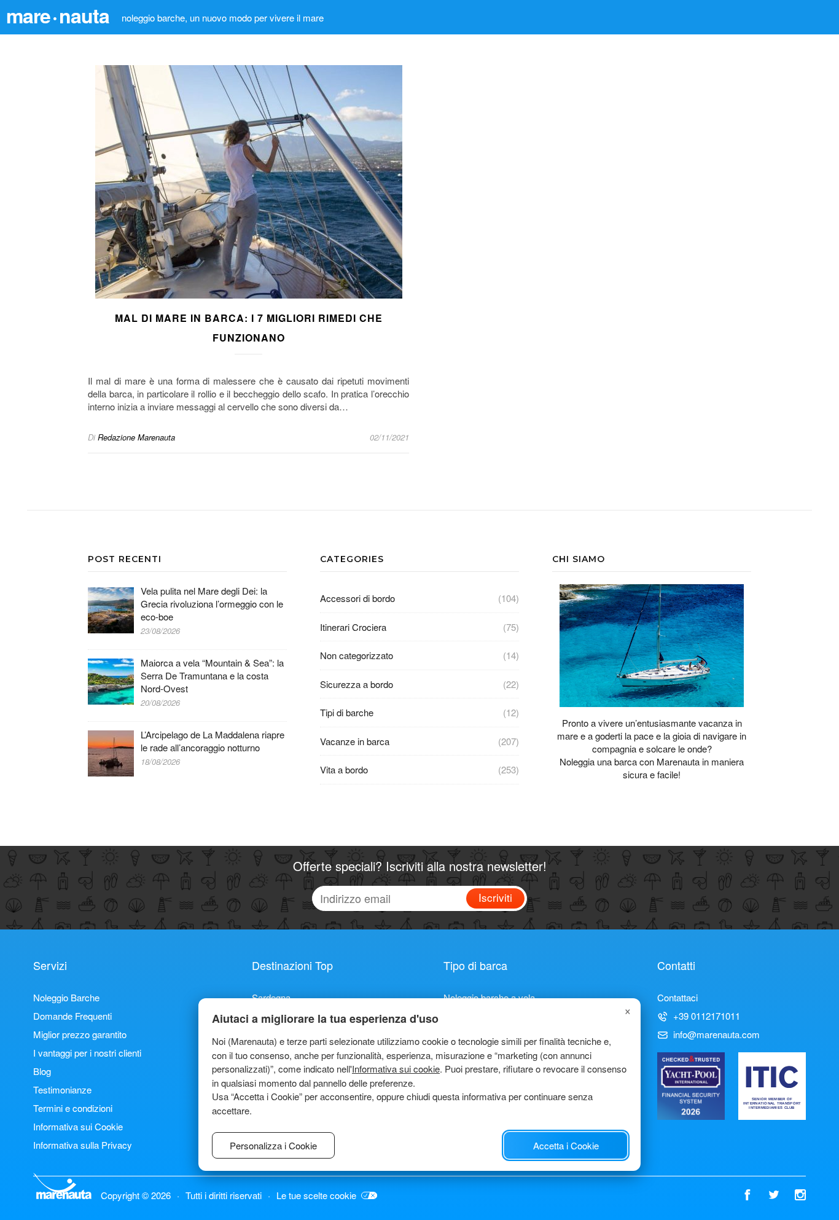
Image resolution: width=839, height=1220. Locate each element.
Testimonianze (62, 1089)
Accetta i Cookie (566, 1145)
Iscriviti (495, 897)
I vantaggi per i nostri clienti (87, 1052)
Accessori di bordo (357, 598)
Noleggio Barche (66, 997)
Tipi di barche (346, 712)
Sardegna (271, 997)
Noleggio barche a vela (489, 997)
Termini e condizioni (72, 1107)
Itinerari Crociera (353, 626)
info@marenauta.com (716, 1034)
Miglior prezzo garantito (80, 1034)
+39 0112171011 (706, 1015)
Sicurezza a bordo (356, 684)
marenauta (57, 15)
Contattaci (677, 997)
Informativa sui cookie (396, 1068)
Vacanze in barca (354, 741)
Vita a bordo (344, 769)
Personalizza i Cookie (273, 1145)
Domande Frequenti (72, 1015)
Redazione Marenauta (136, 437)
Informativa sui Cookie (78, 1126)
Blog (42, 1071)
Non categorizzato (356, 655)
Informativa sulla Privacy (82, 1144)
